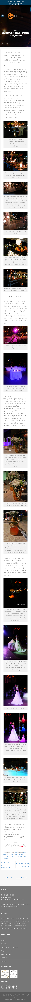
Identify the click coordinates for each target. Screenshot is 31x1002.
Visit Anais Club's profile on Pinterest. (15, 878)
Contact (3, 961)
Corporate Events (6, 951)
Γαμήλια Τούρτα (6, 854)
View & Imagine (6, 954)
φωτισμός (5, 858)
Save (21, 846)
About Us (4, 944)
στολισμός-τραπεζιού (14, 856)
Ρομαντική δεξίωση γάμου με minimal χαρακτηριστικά (7, 864)
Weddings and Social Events (10, 947)
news (15, 30)
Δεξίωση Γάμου (14, 854)
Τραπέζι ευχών (23, 856)
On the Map (4, 958)
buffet (24, 852)
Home (3, 940)
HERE (28, 904)
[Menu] (2, 16)
